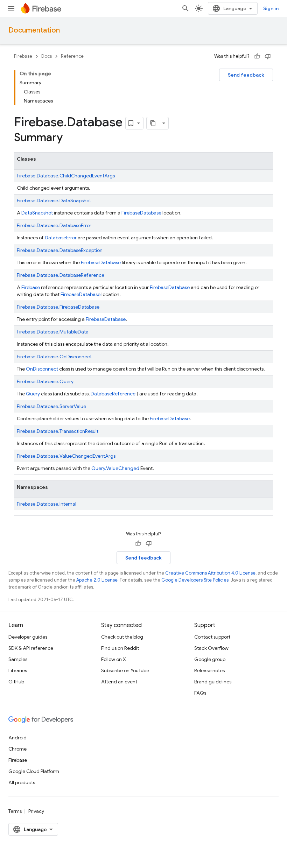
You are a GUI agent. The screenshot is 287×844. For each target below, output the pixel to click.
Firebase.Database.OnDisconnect (54, 356)
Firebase (23, 56)
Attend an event (119, 681)
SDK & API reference (30, 648)
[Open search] (185, 8)
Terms (15, 811)
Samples (17, 659)
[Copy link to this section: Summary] (70, 138)
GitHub (16, 681)
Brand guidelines (212, 681)
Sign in (271, 8)
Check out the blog (122, 637)
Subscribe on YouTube (125, 670)
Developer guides (27, 637)
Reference (72, 56)
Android (17, 737)
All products (21, 782)
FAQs (200, 693)
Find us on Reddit (120, 648)
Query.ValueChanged (115, 468)
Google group (209, 659)
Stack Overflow (211, 648)
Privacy (36, 811)
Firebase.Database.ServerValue (51, 406)
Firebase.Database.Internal (46, 504)
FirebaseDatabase (170, 287)
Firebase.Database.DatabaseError (54, 225)
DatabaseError (61, 237)
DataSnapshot (37, 213)
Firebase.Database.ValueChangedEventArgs (66, 456)
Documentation (34, 30)
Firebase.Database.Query (45, 381)
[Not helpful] (267, 56)
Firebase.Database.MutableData (53, 332)
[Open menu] (11, 8)
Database (150, 213)
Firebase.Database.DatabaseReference (60, 275)
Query (33, 394)
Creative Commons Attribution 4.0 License (210, 573)
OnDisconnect (42, 369)
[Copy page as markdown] (153, 123)
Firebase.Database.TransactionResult (57, 431)
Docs (46, 56)
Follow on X (113, 659)
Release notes (209, 670)
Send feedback (246, 75)
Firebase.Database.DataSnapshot (54, 200)
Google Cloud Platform (33, 771)
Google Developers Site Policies (195, 580)
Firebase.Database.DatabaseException (60, 250)
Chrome (17, 749)
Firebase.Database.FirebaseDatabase (58, 307)
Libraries (17, 670)
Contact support (212, 637)
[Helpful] (257, 56)
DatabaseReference (113, 394)
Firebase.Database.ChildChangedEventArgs (66, 176)
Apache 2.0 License (97, 580)
